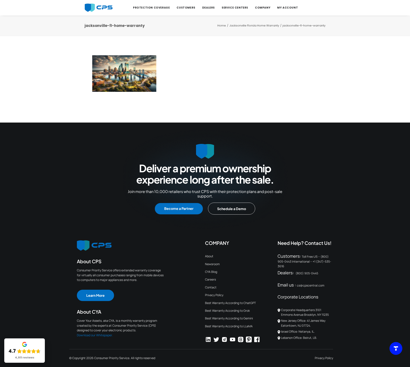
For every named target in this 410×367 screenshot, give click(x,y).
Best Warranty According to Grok (227, 311)
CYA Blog (211, 272)
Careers (210, 279)
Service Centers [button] (235, 7)
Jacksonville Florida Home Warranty (254, 25)
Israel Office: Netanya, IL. (298, 331)
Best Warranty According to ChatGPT (230, 303)
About (209, 256)
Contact (211, 287)
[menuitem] (151, 7)
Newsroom (212, 264)
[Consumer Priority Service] (99, 7)
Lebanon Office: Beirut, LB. (299, 338)
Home (221, 25)
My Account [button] (287, 7)
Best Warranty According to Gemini (229, 318)
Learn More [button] (95, 295)
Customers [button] (186, 7)
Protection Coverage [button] (151, 7)
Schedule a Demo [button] (231, 208)
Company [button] (262, 7)
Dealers (208, 7)
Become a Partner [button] (178, 208)
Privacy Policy (214, 295)
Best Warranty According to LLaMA (229, 326)
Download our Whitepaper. (95, 335)
